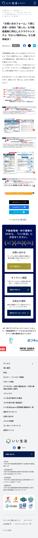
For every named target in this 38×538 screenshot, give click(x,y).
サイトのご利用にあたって (11, 520)
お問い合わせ (9, 454)
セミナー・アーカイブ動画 (13, 377)
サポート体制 (8, 381)
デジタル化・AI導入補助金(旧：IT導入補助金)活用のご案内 (18, 387)
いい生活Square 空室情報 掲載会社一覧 (18, 407)
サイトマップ (28, 520)
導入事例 (6, 368)
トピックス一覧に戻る (19, 219)
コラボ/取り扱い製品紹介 (13, 402)
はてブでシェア (18, 212)
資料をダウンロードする (18, 313)
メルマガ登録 (8, 421)
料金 (5, 372)
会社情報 (6, 524)
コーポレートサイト (11, 425)
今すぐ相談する (15, 266)
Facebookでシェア (18, 207)
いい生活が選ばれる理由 (12, 398)
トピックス (7, 393)
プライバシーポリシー (22, 524)
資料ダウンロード (10, 411)
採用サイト (7, 430)
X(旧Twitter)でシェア (18, 202)
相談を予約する (15, 290)
